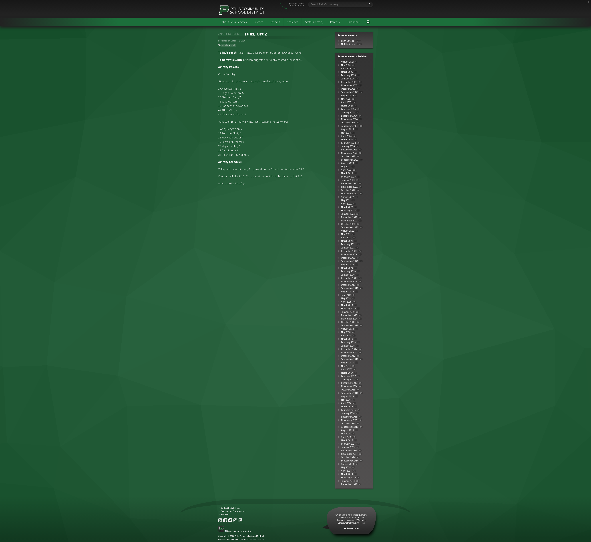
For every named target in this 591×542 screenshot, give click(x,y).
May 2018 (346, 332)
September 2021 (349, 227)
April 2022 (346, 203)
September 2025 (349, 92)
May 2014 (346, 467)
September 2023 (349, 159)
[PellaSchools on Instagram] (235, 521)
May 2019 (346, 298)
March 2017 (347, 372)
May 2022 (346, 200)
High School (347, 40)
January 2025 (348, 112)
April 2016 (346, 403)
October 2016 (348, 389)
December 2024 (349, 115)
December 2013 (349, 484)
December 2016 (349, 382)
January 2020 (348, 274)
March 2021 (347, 240)
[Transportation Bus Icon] (368, 22)
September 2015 (349, 426)
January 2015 (348, 447)
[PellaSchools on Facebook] (225, 521)
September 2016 (349, 393)
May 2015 (346, 433)
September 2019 (349, 288)
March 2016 (347, 406)
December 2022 (349, 183)
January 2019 (348, 311)
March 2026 (347, 71)
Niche (362, 522)
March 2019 (347, 305)
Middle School (228, 45)
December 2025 (349, 82)
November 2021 (349, 220)
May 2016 (346, 399)
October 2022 (348, 190)
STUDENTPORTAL (293, 4)
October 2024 (348, 122)
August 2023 (347, 163)
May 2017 (346, 366)
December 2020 (349, 251)
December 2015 (349, 416)
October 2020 (348, 257)
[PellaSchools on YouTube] (220, 521)
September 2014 (349, 460)
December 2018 (349, 315)
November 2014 (349, 453)
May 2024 (346, 132)
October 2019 (348, 284)
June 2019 (346, 295)
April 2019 (346, 301)
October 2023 (348, 156)
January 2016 (348, 413)
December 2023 (349, 149)
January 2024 (348, 146)
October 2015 (348, 423)
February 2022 (348, 210)
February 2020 (348, 271)
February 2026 (348, 75)
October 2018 (348, 322)
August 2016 (347, 396)
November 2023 (349, 153)
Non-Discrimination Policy (230, 539)
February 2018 (348, 342)
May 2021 (346, 234)
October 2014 (348, 457)
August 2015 (347, 430)
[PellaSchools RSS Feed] (240, 521)
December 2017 (349, 349)
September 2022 (349, 193)
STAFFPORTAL (301, 4)
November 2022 (349, 186)
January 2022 (348, 213)
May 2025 (346, 98)
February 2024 (348, 142)
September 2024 (349, 125)
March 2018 (347, 338)
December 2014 (349, 450)
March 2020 (347, 267)
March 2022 (347, 207)
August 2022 (347, 196)
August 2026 (347, 61)
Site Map (225, 514)
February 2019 (348, 308)
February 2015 (348, 443)
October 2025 (348, 88)
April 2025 (346, 102)
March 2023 (347, 173)
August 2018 (347, 328)
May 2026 (346, 65)
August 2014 (347, 464)
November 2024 (349, 119)
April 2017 (346, 369)
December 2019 (349, 278)
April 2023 (346, 169)
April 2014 (346, 470)
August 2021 (347, 230)
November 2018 (349, 318)
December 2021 (349, 217)
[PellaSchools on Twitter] (230, 521)
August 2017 (347, 362)
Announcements (230, 34)
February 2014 (348, 477)
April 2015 (346, 437)
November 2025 (349, 85)
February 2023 (348, 176)
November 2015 (349, 420)
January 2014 (348, 480)
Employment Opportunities (233, 511)
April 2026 (346, 68)
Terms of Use (250, 539)
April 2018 (346, 335)
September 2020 (349, 261)
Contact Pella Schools (231, 508)
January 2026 (348, 78)
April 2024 (346, 136)
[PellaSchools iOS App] (235, 531)
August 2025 (347, 95)
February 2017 (348, 376)
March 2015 (347, 440)
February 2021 (348, 244)
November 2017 (349, 352)
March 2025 (347, 105)
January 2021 (348, 247)
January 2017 (348, 379)
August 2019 (347, 291)
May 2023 (346, 166)
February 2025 (348, 109)
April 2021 (346, 237)
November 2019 (349, 281)
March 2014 (347, 474)
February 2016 (348, 409)
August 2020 (347, 264)
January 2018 (348, 345)
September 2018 (349, 325)
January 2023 (348, 180)
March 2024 (347, 139)
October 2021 (348, 224)
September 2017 (349, 359)
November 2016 (349, 386)
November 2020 (349, 254)
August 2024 (347, 129)
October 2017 (348, 355)
